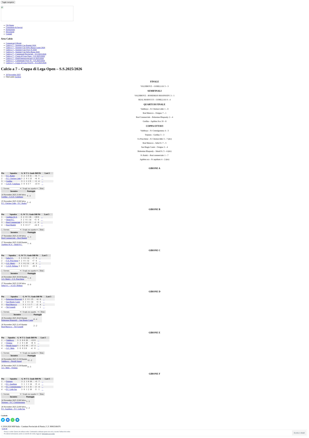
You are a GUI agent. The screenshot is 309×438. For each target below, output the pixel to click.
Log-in (4, 429)
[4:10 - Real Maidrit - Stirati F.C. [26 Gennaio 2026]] (41, 220)
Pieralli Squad (11, 346)
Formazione (10, 30)
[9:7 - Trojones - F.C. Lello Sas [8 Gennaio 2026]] (42, 381)
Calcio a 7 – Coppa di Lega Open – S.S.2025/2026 (25, 56)
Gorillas (9, 181)
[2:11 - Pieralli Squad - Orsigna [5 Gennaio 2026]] (38, 343)
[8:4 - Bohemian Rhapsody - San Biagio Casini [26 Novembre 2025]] (44, 299)
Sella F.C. (10, 258)
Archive (18, 77)
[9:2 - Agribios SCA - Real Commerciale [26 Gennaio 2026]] (41, 217)
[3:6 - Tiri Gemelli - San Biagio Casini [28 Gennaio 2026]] (43, 302)
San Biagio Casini (13, 302)
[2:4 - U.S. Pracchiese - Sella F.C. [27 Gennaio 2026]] (39, 258)
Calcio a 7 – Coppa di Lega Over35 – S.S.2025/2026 (26, 63)
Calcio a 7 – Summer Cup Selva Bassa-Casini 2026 (25, 48)
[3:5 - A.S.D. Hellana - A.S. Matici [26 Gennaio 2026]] (39, 263)
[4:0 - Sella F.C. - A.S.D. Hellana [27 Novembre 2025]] (40, 258)
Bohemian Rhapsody (14, 299)
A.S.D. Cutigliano (13, 184)
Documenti (10, 32)
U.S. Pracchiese (12, 261)
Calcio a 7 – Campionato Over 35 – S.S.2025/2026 (25, 61)
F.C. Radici (10, 176)
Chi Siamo (10, 25)
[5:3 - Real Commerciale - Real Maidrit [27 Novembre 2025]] (42, 222)
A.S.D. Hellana (12, 266)
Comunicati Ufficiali (13, 43)
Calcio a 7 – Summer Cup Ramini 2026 (21, 45)
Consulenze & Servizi (14, 27)
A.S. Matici (10, 263)
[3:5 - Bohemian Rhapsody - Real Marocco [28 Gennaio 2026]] (43, 299)
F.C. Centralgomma (13, 387)
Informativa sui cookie (48, 434)
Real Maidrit (11, 225)
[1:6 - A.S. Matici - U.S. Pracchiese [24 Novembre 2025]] (40, 261)
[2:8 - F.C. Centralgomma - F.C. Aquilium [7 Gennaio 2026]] (42, 384)
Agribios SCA (11, 217)
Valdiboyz (10, 340)
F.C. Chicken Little (13, 178)
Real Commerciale (13, 222)
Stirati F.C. (10, 220)
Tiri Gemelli (10, 307)
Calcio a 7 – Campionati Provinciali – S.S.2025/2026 (26, 54)
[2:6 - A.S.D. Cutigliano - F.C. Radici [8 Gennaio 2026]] (42, 176)
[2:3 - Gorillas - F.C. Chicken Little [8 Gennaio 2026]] (42, 178)
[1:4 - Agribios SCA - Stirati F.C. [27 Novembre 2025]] (42, 217)
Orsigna (9, 343)
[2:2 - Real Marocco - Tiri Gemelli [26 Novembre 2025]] (44, 305)
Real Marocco (11, 305)
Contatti (9, 34)
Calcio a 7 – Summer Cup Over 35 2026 (21, 50)
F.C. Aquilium (11, 384)
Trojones (9, 381)
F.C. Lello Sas (11, 389)
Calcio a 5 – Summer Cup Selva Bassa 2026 (23, 52)
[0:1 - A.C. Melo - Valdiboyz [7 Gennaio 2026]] (38, 340)
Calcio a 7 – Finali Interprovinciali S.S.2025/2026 (25, 58)
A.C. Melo (10, 348)
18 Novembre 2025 (13, 75)
